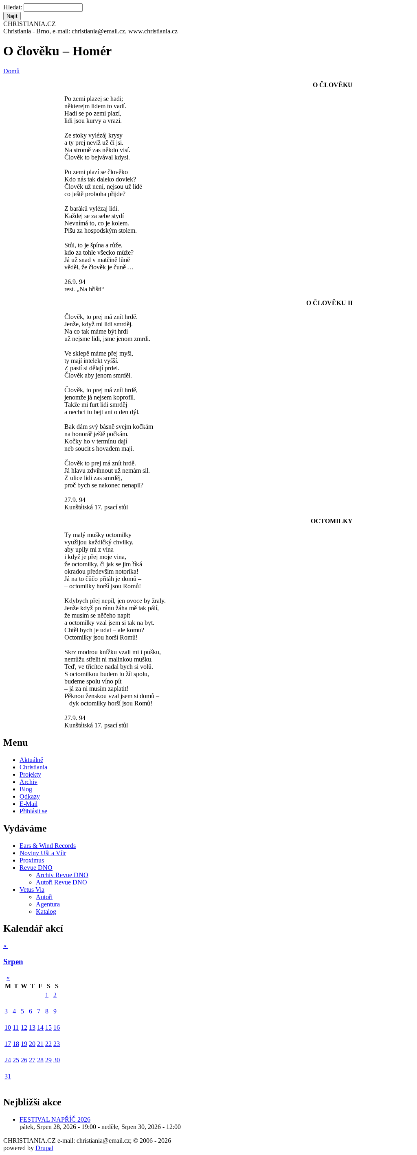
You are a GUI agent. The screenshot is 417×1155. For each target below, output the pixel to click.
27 (32, 1060)
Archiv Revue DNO (62, 874)
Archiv (28, 781)
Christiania (33, 767)
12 (24, 1027)
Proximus (32, 860)
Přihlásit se (33, 811)
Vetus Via (32, 889)
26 (24, 1060)
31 (7, 1076)
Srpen (13, 961)
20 (32, 1043)
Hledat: (13, 7)
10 (7, 1027)
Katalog (46, 911)
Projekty (30, 774)
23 (56, 1043)
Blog (26, 789)
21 (40, 1043)
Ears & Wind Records (48, 845)
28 (40, 1060)
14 (40, 1027)
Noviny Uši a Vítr (43, 852)
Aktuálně (31, 759)
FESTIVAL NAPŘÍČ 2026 (55, 1119)
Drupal (44, 1147)
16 (56, 1027)
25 (16, 1060)
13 (32, 1027)
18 (16, 1043)
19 (24, 1043)
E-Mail (28, 803)
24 (7, 1060)
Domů (11, 71)
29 (48, 1060)
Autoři (44, 896)
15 (48, 1027)
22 (48, 1043)
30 (56, 1060)
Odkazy (30, 796)
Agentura (48, 904)
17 (7, 1043)
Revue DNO (36, 867)
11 (16, 1027)
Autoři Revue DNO (61, 882)
